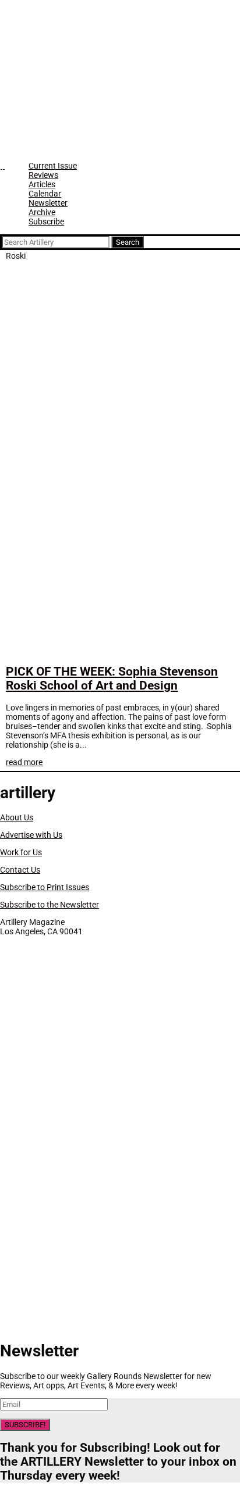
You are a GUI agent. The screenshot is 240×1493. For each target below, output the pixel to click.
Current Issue (53, 165)
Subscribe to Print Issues (44, 887)
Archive (42, 212)
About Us (16, 817)
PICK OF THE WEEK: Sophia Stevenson (112, 678)
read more (24, 762)
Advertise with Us (31, 835)
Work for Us (21, 852)
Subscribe (46, 221)
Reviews (43, 175)
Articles (42, 184)
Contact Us (20, 869)
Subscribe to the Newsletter (49, 904)
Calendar (45, 193)
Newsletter (48, 203)
